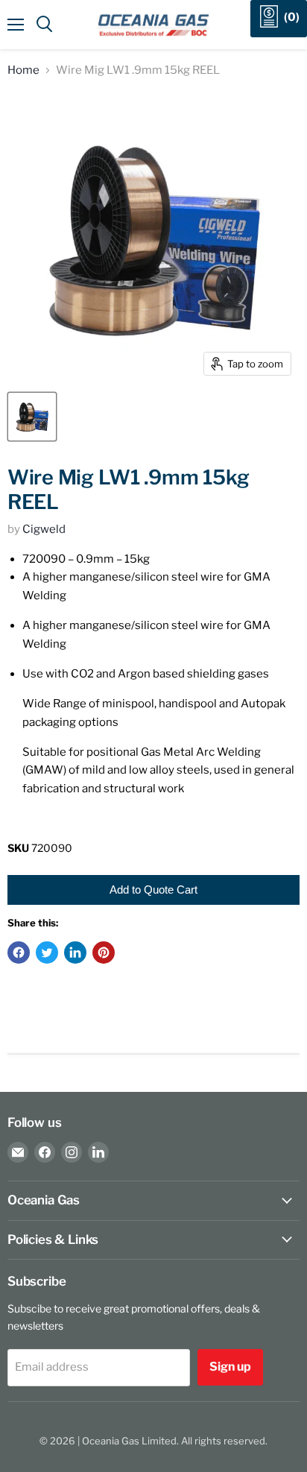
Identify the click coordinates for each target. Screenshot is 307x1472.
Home (23, 70)
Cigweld (44, 529)
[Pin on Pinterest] (103, 952)
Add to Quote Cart (153, 889)
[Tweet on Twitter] (47, 952)
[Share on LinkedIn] (75, 952)
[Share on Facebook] (18, 952)
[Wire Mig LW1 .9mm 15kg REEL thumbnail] (32, 416)
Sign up (230, 1366)
